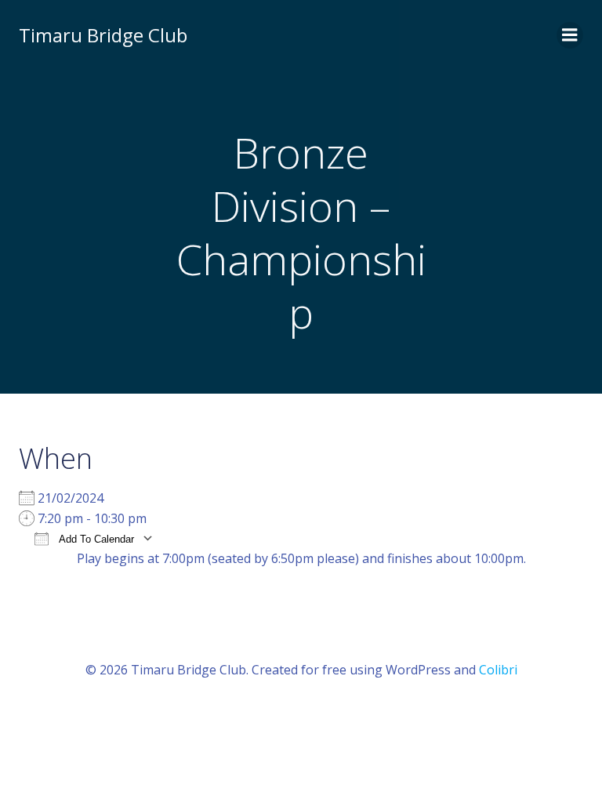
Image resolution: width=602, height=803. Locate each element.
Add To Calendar (95, 539)
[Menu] (570, 35)
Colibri (498, 669)
